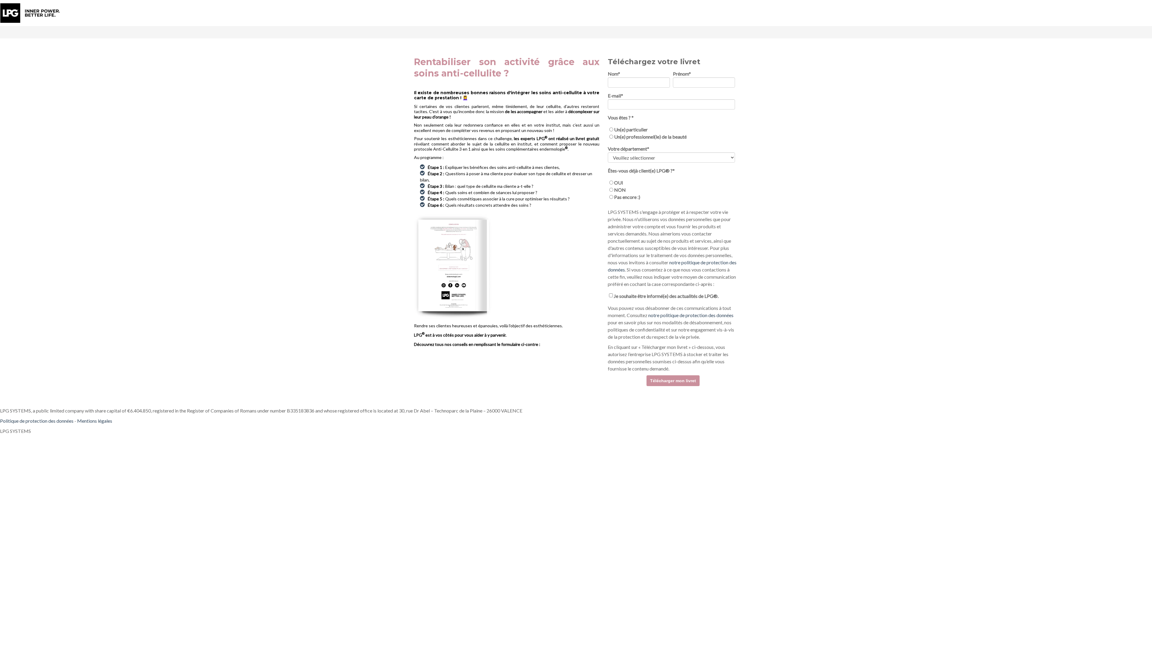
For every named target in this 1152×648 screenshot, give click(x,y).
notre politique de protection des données (691, 315)
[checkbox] (671, 133)
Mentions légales (94, 421)
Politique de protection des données (37, 421)
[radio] (671, 129)
